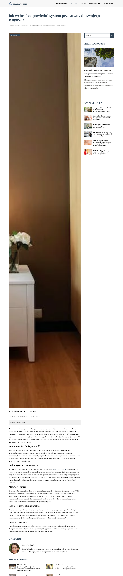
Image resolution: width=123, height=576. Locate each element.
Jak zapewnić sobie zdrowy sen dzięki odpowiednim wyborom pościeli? (101, 126)
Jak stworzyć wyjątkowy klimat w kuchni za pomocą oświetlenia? (66, 568)
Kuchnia (74, 3)
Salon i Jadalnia (108, 3)
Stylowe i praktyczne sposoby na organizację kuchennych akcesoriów (102, 117)
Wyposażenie (15, 35)
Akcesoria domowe (62, 3)
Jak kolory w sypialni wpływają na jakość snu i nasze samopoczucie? (101, 152)
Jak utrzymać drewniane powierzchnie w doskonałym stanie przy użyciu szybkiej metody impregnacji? (102, 143)
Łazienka (83, 3)
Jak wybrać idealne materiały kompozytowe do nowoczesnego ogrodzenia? (102, 109)
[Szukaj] (112, 35)
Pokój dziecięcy (94, 3)
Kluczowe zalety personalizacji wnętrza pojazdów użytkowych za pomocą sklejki (102, 134)
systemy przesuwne (59, 469)
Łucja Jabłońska (16, 411)
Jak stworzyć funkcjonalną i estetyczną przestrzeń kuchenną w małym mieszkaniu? (28, 569)
